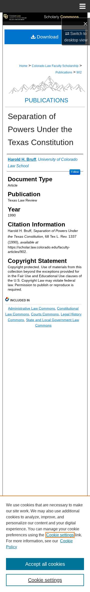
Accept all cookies (45, 564)
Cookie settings (60, 535)
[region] (45, 544)
